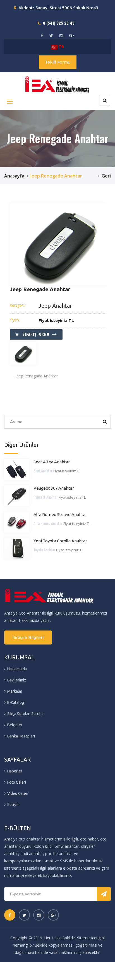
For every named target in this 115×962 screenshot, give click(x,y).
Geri (106, 176)
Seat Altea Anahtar (51, 461)
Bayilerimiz (16, 680)
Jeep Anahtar (55, 305)
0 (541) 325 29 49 (59, 23)
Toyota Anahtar (44, 549)
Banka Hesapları (21, 736)
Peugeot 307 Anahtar (53, 488)
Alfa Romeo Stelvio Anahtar (60, 514)
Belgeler (14, 725)
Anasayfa (14, 176)
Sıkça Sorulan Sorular (25, 713)
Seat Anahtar (42, 470)
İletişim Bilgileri (28, 637)
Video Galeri (17, 793)
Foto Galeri (16, 782)
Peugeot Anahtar (45, 497)
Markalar (14, 691)
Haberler (14, 771)
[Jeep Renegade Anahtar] (58, 244)
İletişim (13, 804)
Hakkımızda (17, 669)
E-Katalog (15, 702)
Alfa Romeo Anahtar (48, 523)
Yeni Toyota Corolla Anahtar (60, 540)
